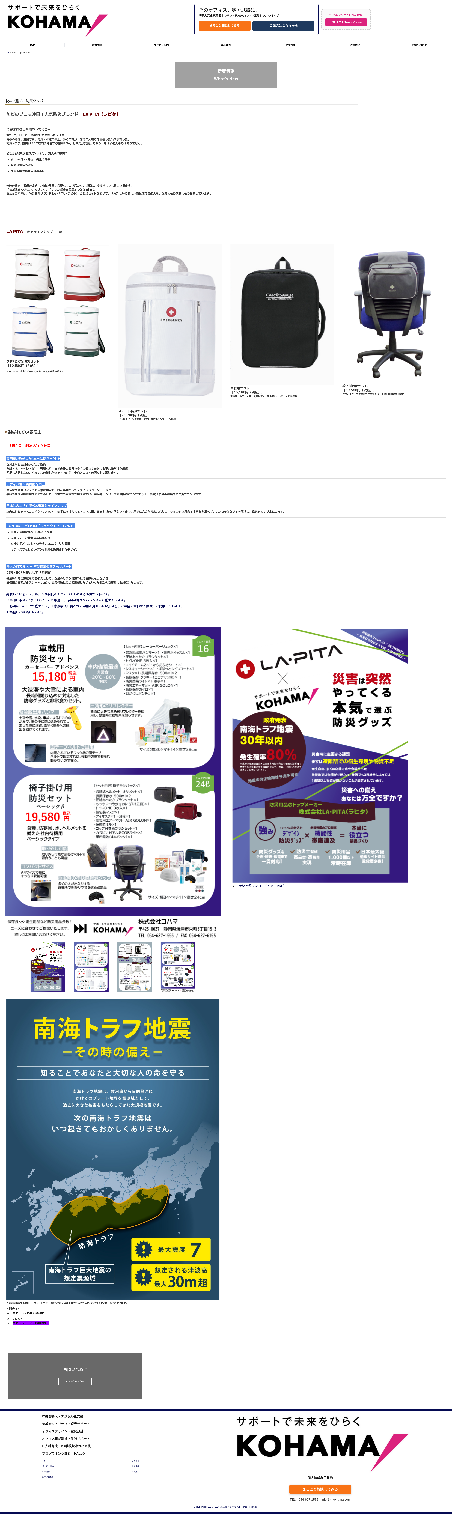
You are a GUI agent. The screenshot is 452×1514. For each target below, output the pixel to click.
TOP (32, 44)
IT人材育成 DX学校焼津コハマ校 (66, 1446)
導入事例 (226, 44)
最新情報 (97, 44)
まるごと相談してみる (225, 25)
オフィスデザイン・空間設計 (63, 1431)
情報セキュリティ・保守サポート (66, 1424)
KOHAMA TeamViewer (346, 22)
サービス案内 (161, 44)
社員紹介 (355, 44)
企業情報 (291, 44)
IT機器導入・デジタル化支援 (62, 1416)
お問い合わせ (419, 44)
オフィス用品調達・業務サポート (66, 1438)
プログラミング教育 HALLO (63, 1453)
